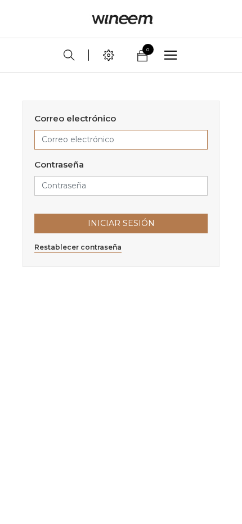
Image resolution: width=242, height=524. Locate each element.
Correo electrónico (75, 118)
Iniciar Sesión (121, 223)
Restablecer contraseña (78, 247)
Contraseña (59, 164)
